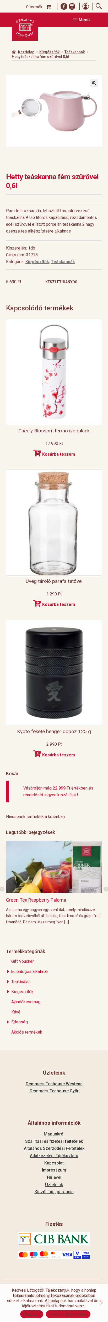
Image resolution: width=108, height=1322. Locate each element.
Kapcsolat (54, 1163)
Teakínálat (20, 981)
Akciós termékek (26, 1032)
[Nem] (101, 1303)
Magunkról (54, 1134)
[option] (54, 882)
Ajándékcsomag (25, 1001)
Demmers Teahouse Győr (54, 1090)
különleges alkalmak (29, 971)
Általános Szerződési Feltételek (54, 1148)
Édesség (19, 1021)
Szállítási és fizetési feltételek (54, 1141)
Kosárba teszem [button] (58, 454)
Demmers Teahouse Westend (54, 1083)
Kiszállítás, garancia (54, 1191)
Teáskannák (74, 52)
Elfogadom (32, 1314)
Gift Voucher (22, 961)
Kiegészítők (49, 52)
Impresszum (54, 1170)
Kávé (15, 1012)
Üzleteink (54, 1184)
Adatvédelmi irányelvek (68, 1314)
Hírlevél (54, 1177)
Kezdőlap (26, 52)
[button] (94, 83)
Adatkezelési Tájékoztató (54, 1155)
